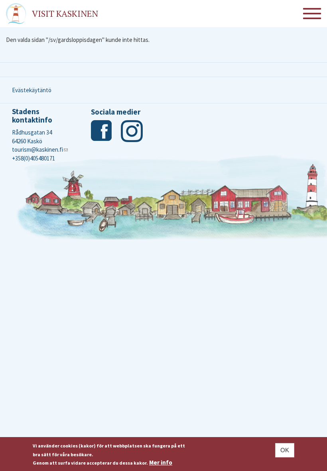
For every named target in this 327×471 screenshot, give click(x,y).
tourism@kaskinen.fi (40, 149)
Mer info (160, 462)
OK (284, 450)
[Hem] (16, 13)
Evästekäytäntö (31, 90)
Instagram (132, 131)
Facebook (102, 131)
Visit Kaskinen (65, 13)
